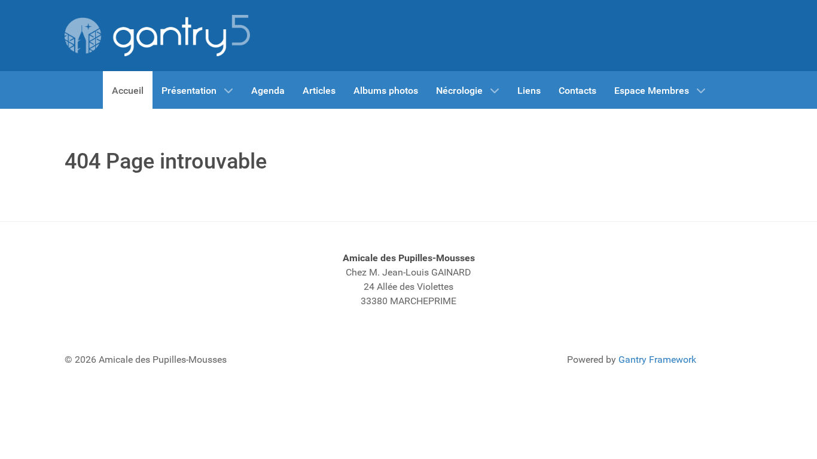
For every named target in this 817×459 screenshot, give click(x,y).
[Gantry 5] (157, 35)
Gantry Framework (657, 359)
